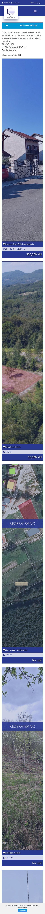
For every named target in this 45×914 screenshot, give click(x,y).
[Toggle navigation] (35, 11)
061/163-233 (21, 47)
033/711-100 (9, 44)
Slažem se (23, 910)
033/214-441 (6, 3)
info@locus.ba (16, 3)
